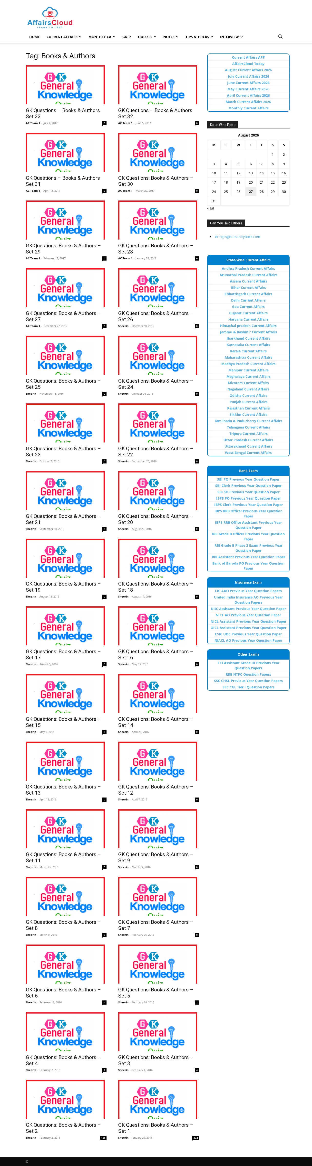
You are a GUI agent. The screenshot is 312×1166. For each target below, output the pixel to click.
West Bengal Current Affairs (248, 452)
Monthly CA (99, 36)
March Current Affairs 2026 (248, 101)
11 (226, 173)
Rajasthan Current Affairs (248, 408)
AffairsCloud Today (248, 63)
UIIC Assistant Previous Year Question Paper (248, 608)
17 (214, 182)
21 (262, 182)
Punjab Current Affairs (248, 401)
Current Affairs (62, 36)
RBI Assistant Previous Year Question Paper (248, 557)
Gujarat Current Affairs (248, 313)
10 (214, 173)
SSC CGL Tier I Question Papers (248, 687)
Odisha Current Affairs (248, 395)
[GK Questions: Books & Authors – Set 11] (66, 828)
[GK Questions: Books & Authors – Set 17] (66, 625)
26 (238, 191)
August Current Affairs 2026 (248, 70)
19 (238, 182)
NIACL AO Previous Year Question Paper (248, 640)
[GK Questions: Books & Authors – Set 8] (66, 896)
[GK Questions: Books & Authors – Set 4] (66, 1031)
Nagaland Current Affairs (248, 389)
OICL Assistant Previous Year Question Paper (248, 627)
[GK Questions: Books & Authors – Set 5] (158, 964)
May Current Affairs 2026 (248, 89)
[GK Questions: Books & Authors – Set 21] (66, 490)
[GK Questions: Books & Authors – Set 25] (66, 355)
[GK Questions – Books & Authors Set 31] (66, 152)
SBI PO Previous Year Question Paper (248, 479)
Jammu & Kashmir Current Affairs (248, 332)
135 (103, 1137)
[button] (280, 37)
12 (238, 173)
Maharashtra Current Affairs (248, 357)
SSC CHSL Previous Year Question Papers (248, 680)
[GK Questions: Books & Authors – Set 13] (66, 761)
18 (226, 182)
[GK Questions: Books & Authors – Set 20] (158, 490)
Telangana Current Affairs (248, 427)
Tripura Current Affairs (248, 433)
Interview (229, 36)
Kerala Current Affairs (248, 351)
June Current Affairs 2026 (248, 82)
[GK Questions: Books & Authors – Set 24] (158, 355)
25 (226, 191)
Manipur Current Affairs (248, 370)
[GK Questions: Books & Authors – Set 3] (158, 1031)
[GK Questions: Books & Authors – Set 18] (158, 558)
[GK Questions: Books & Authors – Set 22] (158, 422)
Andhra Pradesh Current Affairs (248, 268)
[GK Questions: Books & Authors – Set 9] (158, 828)
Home (34, 36)
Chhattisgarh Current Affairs (248, 294)
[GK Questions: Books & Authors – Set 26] (158, 287)
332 (196, 1137)
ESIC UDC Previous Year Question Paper (248, 634)
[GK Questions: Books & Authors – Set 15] (66, 693)
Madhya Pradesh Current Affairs (248, 363)
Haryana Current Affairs (248, 319)
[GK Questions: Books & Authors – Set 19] (66, 558)
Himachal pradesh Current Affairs (248, 325)
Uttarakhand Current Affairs (248, 446)
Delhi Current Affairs (248, 300)
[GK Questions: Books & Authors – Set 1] (158, 1099)
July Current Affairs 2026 (248, 76)
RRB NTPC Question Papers (248, 674)
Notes (169, 36)
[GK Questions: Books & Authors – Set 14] (158, 693)
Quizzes (145, 36)
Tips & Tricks (197, 36)
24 (214, 191)
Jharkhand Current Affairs (248, 338)
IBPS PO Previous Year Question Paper (248, 498)
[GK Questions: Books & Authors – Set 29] (66, 220)
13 (251, 173)
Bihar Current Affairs (248, 287)
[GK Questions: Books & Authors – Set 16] (158, 625)
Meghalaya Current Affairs (248, 376)
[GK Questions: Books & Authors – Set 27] (66, 287)
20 (251, 182)
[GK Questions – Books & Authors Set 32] (158, 84)
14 (262, 173)
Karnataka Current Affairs (248, 344)
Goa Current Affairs (248, 306)
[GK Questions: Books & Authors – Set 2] (66, 1099)
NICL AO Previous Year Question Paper (248, 615)
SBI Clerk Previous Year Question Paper (248, 485)
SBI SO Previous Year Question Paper (248, 492)
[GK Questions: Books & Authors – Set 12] (158, 761)
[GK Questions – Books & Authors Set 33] (66, 84)
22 (273, 182)
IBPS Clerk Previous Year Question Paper (248, 504)
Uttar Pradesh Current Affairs (248, 440)
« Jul (210, 208)
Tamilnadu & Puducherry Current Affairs (248, 421)
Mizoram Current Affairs (248, 382)
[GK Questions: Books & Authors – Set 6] (66, 964)
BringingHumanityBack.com (237, 236)
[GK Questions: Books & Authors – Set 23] (66, 422)
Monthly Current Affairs (248, 108)
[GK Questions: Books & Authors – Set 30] (158, 152)
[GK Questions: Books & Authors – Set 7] (158, 896)
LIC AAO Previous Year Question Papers (248, 590)
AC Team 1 (33, 123)
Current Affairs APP (248, 57)
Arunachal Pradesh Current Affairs (248, 275)
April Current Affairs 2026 (248, 95)
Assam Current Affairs (248, 281)
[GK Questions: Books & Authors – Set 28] (158, 220)
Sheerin (123, 326)
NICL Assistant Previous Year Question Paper (248, 621)
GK (124, 36)
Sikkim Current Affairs (248, 414)
